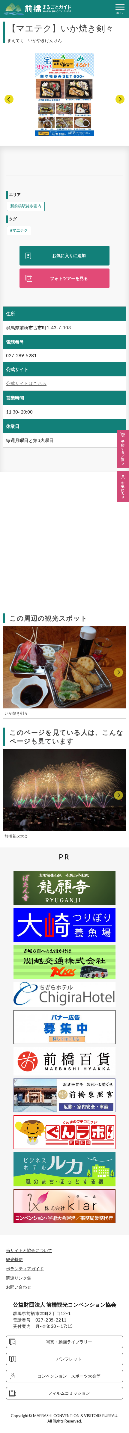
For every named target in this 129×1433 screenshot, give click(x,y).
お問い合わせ (18, 1286)
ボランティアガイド (25, 1268)
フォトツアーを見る (69, 278)
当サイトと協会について (29, 1250)
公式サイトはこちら (26, 383)
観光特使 (14, 1259)
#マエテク (19, 230)
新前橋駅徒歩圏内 (25, 206)
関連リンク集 (18, 1277)
